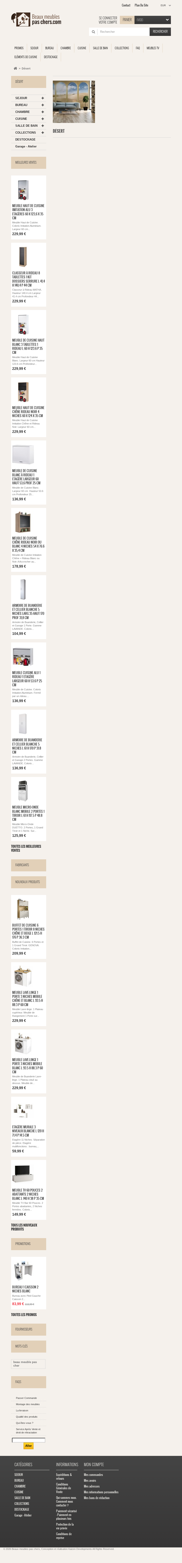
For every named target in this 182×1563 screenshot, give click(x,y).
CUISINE (21, 118)
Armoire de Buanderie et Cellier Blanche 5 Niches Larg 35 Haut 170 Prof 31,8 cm (28, 611)
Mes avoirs (90, 1480)
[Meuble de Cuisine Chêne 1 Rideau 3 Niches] (23, 522)
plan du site (141, 5)
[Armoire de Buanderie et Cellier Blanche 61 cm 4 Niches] (23, 724)
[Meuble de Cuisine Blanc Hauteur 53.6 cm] (23, 455)
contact (126, 5)
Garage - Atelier (26, 146)
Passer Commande (26, 1398)
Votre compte (108, 22)
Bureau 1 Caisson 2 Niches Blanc (25, 1289)
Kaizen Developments (80, 1549)
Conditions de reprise (64, 1536)
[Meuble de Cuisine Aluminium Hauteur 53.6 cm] (23, 657)
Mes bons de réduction (96, 1498)
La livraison (22, 1410)
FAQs (18, 1382)
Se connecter (108, 18)
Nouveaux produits (27, 882)
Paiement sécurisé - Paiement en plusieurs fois (66, 1515)
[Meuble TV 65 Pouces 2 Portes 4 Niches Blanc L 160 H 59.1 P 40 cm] (23, 1174)
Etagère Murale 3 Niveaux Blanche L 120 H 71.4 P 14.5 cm (28, 1131)
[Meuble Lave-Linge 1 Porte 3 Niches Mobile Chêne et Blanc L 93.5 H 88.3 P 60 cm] (23, 976)
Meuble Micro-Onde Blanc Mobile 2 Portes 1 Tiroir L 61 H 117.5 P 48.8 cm (28, 813)
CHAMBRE (22, 112)
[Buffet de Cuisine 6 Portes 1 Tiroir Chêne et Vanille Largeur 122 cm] (23, 909)
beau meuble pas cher (25, 1363)
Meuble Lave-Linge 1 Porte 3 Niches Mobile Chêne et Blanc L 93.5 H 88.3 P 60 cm (27, 998)
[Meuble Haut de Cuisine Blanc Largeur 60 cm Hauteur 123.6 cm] (23, 324)
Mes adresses (92, 1486)
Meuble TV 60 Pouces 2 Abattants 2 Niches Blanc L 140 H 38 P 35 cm (28, 1194)
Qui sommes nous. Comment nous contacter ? (66, 1501)
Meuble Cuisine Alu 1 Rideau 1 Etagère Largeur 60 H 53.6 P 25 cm (27, 678)
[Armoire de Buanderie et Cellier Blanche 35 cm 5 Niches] (23, 589)
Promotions (22, 1243)
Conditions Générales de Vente (63, 1488)
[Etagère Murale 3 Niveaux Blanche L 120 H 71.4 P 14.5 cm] (23, 1111)
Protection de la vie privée (65, 1526)
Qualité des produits (27, 1416)
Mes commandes (93, 1475)
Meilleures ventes (25, 162)
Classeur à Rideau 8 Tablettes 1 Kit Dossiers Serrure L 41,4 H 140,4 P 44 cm (28, 279)
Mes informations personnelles (101, 1492)
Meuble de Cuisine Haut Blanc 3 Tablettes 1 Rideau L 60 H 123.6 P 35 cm (28, 346)
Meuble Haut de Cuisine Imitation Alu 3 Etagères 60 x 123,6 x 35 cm (28, 211)
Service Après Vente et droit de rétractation (28, 1431)
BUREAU (21, 105)
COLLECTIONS (25, 132)
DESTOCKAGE (25, 139)
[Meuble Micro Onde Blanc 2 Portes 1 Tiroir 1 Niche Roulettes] (23, 791)
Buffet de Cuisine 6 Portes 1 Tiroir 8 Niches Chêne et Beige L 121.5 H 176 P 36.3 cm (28, 931)
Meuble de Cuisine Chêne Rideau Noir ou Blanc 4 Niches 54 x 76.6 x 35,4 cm (28, 544)
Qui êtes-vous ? (24, 1423)
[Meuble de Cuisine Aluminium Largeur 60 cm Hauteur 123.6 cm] (23, 190)
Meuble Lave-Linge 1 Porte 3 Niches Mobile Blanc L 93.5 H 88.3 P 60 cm (27, 1065)
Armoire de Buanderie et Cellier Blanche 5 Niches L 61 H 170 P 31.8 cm (27, 746)
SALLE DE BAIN (26, 125)
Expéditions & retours (64, 1477)
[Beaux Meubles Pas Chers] (36, 19)
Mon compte (94, 1464)
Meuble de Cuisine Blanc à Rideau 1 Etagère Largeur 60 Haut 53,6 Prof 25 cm (26, 476)
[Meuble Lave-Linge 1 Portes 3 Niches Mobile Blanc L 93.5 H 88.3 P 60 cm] (23, 1044)
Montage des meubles (28, 1404)
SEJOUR (21, 98)
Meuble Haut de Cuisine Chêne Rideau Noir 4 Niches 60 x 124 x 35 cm (28, 411)
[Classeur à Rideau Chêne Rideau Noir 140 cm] (23, 257)
